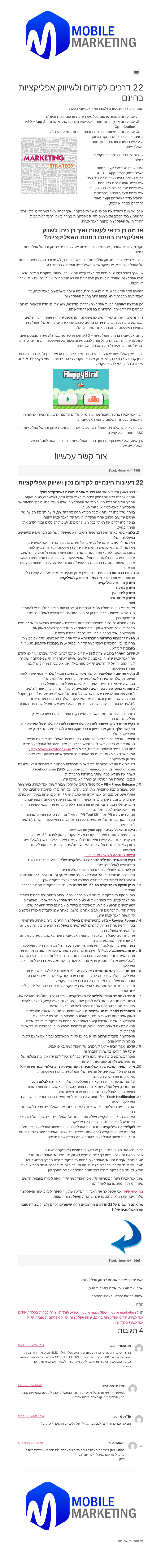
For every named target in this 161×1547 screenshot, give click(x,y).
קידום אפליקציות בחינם (110, 1317)
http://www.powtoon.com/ (50, 749)
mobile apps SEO (92, 1312)
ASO (74, 1312)
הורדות (64, 1312)
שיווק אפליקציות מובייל (52, 1317)
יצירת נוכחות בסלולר (42, 1312)
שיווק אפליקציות (81, 1317)
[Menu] (136, 72)
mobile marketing (122, 1312)
